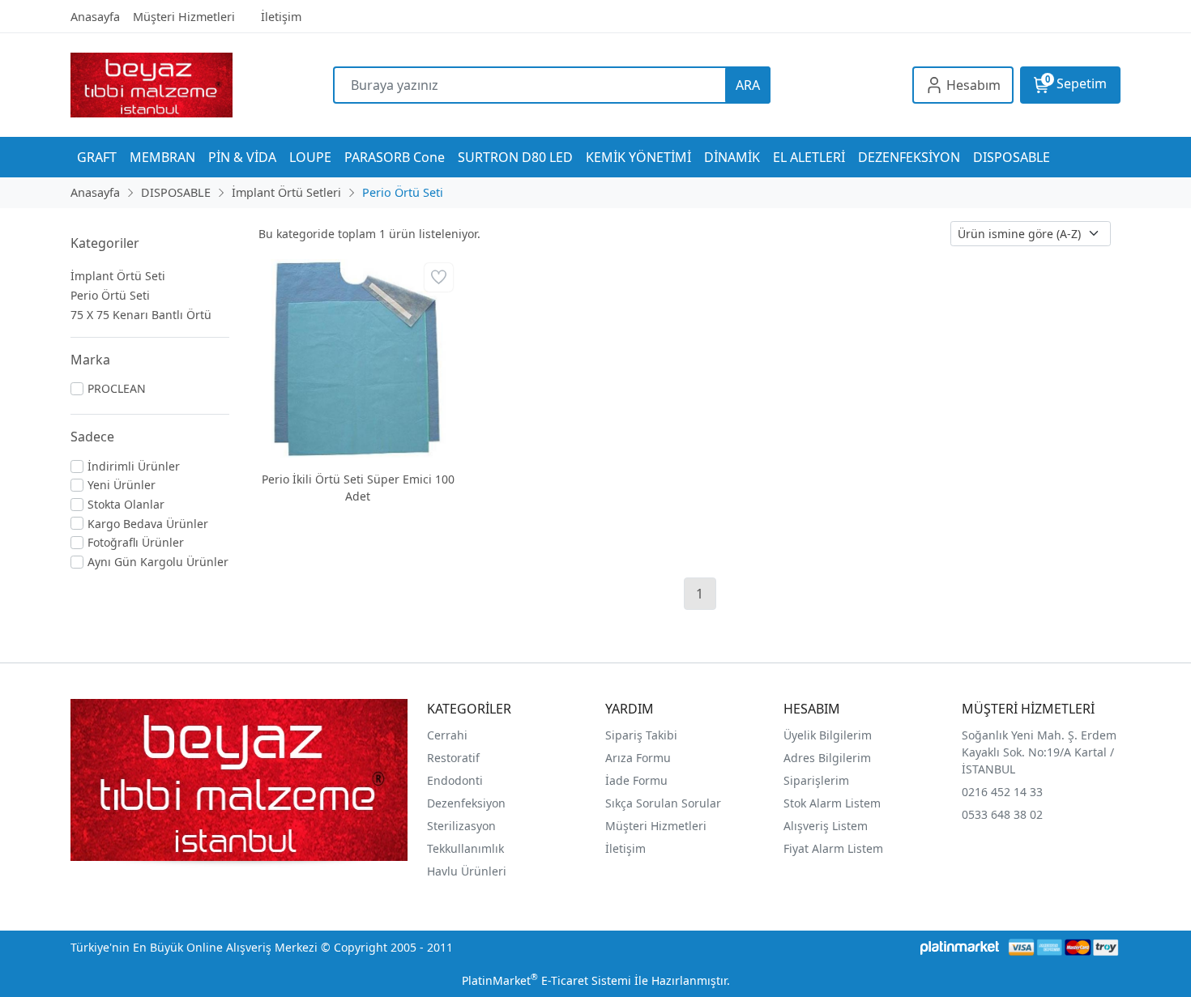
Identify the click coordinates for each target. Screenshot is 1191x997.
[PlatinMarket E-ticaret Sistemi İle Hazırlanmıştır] (959, 947)
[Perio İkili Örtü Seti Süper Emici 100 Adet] (357, 358)
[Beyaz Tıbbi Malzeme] (201, 85)
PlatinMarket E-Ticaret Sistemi (546, 980)
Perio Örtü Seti (110, 295)
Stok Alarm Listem (832, 803)
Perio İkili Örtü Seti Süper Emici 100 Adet (358, 487)
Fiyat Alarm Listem (833, 848)
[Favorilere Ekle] (439, 277)
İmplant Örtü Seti (117, 275)
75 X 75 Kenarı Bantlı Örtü (140, 314)
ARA (748, 85)
